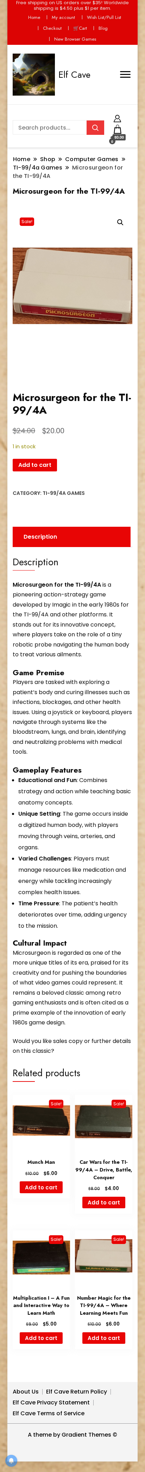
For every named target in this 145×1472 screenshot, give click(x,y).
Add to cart (34, 465)
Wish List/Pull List (104, 17)
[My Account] (117, 117)
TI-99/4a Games (64, 493)
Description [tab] (40, 537)
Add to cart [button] (41, 1187)
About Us (26, 1392)
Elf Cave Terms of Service (48, 1413)
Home (34, 17)
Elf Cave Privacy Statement (51, 1402)
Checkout (52, 28)
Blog (103, 28)
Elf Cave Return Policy (76, 1392)
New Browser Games (75, 39)
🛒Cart (80, 28)
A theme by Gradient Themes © (72, 1435)
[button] (120, 222)
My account (63, 17)
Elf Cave (74, 74)
